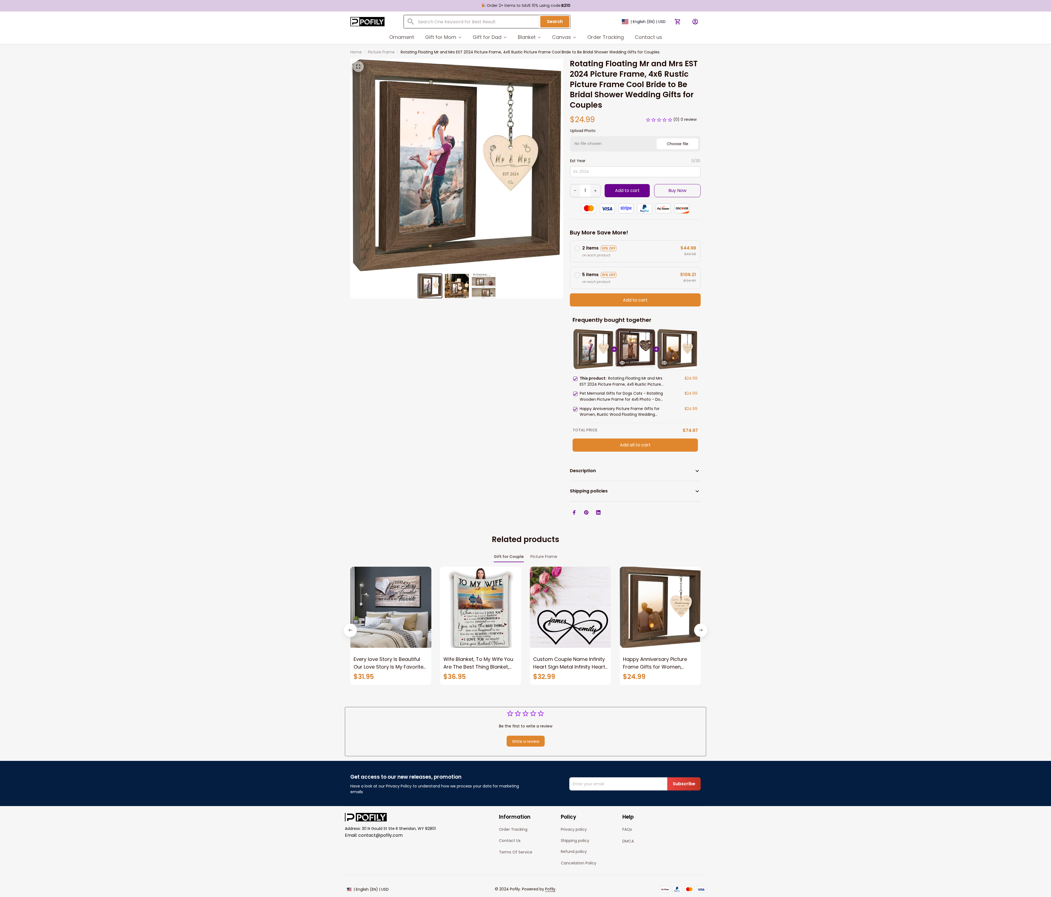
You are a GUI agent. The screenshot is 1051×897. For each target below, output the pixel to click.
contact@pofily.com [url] (380, 835)
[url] (550, 889)
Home (356, 52)
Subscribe (684, 784)
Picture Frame (381, 52)
